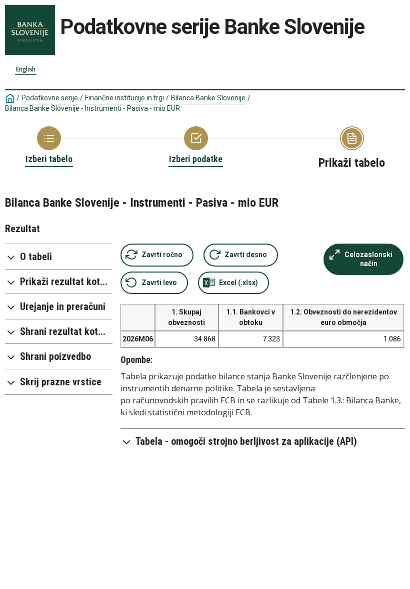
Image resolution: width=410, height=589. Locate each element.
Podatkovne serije (50, 98)
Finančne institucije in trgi (124, 98)
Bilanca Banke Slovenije (208, 98)
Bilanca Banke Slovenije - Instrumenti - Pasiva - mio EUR (92, 108)
